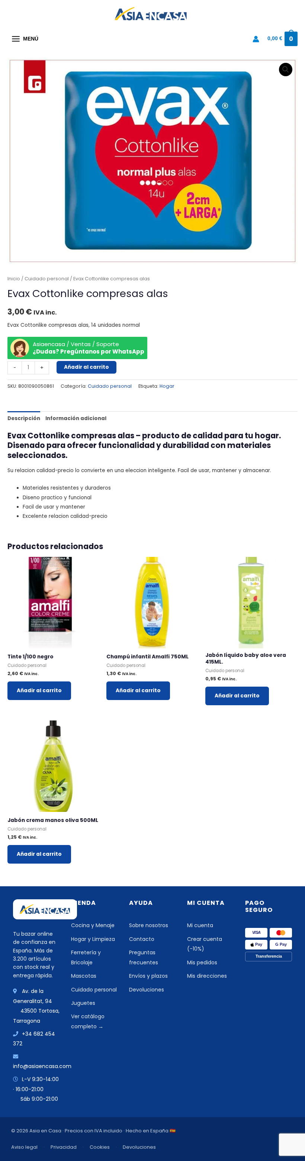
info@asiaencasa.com (42, 1066)
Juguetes (83, 1003)
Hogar (167, 386)
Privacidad (64, 1147)
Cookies (100, 1147)
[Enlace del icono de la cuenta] (256, 39)
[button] (285, 69)
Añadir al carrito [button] (39, 690)
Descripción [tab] (23, 418)
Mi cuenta (200, 925)
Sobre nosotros (148, 925)
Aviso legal (24, 1147)
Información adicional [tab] (75, 418)
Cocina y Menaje (93, 925)
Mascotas (83, 976)
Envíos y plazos (148, 976)
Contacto (141, 939)
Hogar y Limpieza (93, 939)
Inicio (13, 278)
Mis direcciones (207, 976)
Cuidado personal (47, 278)
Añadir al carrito (86, 367)
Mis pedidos (202, 962)
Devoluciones (146, 989)
